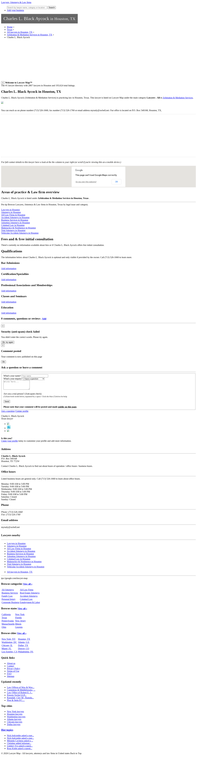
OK (116, 182)
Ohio (4, 627)
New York (20, 614)
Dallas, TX (23, 645)
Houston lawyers (14, 714)
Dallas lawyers (13, 724)
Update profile (21, 411)
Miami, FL (6, 648)
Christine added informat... (19, 743)
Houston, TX (24, 639)
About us (11, 663)
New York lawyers (15, 711)
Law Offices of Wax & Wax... (20, 687)
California (6, 614)
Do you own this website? (86, 182)
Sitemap (10, 676)
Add (44, 318)
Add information (8, 268)
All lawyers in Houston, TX (19, 32)
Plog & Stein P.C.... (16, 700)
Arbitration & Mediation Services (178, 97)
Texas (9, 29)
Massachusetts (8, 624)
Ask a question (8, 411)
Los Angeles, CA (9, 651)
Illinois (18, 624)
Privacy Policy (13, 668)
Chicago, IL (7, 645)
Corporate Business (10, 602)
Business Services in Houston (14, 220)
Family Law (7, 596)
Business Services (10, 593)
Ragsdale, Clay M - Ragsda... (20, 697)
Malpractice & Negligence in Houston (18, 228)
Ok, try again (7, 342)
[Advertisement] (87, 61)
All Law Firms (26, 589)
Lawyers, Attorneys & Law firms (16, 2)
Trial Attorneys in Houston (13, 230)
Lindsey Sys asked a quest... (20, 746)
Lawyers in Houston (10, 209)
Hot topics (7, 729)
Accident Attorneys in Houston (15, 217)
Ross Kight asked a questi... (19, 748)
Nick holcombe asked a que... (20, 735)
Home (10, 27)
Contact (10, 666)
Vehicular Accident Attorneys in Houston (20, 233)
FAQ (9, 673)
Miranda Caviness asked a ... (20, 740)
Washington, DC (9, 642)
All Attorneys (8, 589)
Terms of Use (13, 671)
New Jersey (20, 621)
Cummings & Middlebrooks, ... (21, 690)
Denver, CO (23, 648)
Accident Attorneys (28, 596)
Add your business (15, 10)
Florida (18, 617)
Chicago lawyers (14, 722)
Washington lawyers (16, 716)
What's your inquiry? (12, 378)
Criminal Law (26, 599)
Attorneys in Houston (11, 212)
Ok (3, 362)
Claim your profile (9, 441)
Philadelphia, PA (25, 651)
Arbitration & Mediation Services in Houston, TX (29, 35)
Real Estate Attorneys (30, 593)
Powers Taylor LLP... (16, 695)
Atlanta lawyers (14, 719)
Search (52, 7)
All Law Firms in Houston (13, 215)
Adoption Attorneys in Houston (15, 222)
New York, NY (9, 639)
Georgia (18, 627)
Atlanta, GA (23, 642)
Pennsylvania (8, 621)
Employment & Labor (30, 602)
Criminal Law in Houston (13, 225)
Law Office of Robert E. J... (19, 692)
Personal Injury (8, 599)
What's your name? (12, 376)
